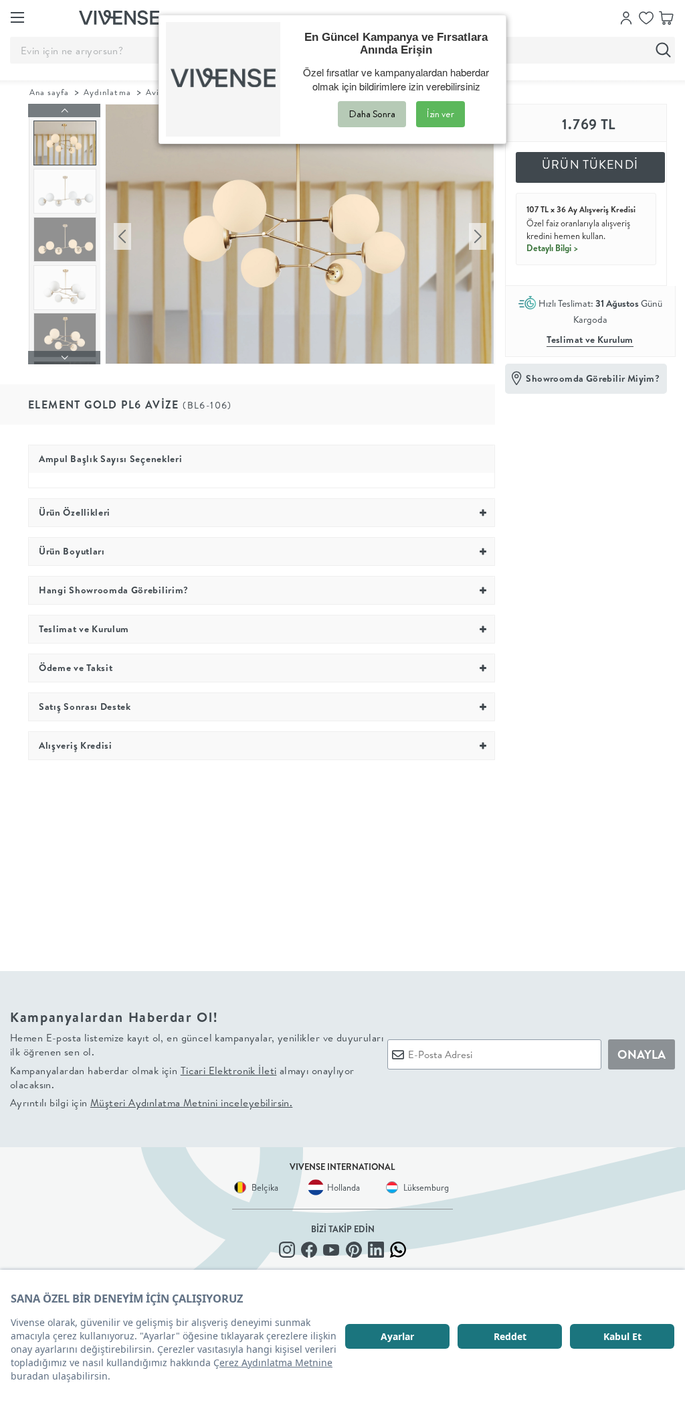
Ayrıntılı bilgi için (151, 1103)
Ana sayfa (49, 92)
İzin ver (440, 113)
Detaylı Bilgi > (552, 248)
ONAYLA (641, 1054)
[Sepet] (666, 16)
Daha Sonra (372, 113)
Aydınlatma (107, 92)
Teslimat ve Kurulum (590, 339)
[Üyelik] (626, 16)
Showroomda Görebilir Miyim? (593, 378)
